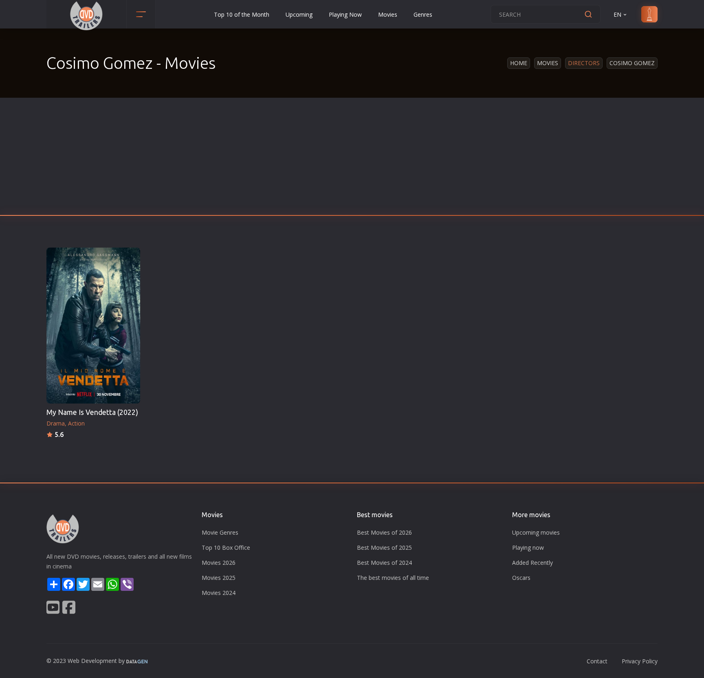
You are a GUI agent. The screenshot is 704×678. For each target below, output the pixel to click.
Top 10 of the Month (241, 14)
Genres (423, 14)
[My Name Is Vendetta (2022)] (93, 326)
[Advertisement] (352, 159)
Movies (387, 14)
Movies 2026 (218, 562)
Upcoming (299, 14)
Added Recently (532, 562)
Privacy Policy (640, 661)
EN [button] (617, 14)
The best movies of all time (393, 577)
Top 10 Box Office (226, 547)
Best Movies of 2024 (384, 562)
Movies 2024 (218, 593)
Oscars (521, 577)
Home (518, 63)
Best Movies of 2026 (384, 532)
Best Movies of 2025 (384, 547)
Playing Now (345, 14)
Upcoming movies (536, 532)
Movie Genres (220, 532)
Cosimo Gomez (632, 63)
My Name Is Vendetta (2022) (92, 412)
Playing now (528, 547)
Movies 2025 (218, 577)
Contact (597, 661)
